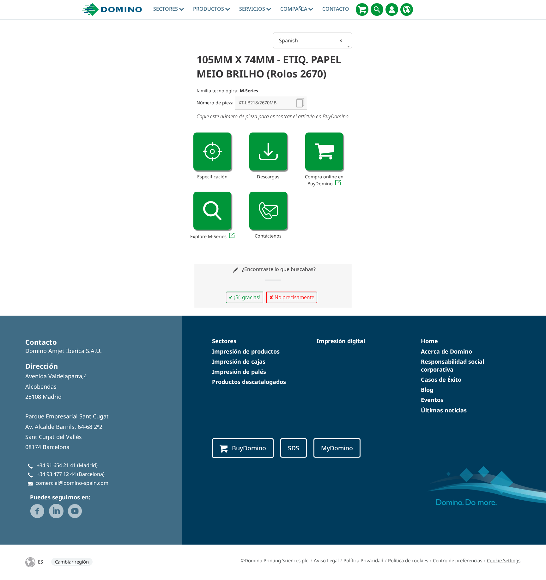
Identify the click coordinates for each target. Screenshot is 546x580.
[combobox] (312, 40)
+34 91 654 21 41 (56, 465)
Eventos (432, 400)
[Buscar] (377, 9)
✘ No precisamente (291, 297)
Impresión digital (341, 341)
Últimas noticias (444, 410)
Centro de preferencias (457, 560)
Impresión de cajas (238, 361)
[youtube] (75, 511)
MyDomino (337, 448)
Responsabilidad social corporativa (452, 365)
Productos (209, 8)
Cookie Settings (503, 560)
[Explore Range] (212, 211)
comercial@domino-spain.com (71, 482)
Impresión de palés (239, 371)
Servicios (252, 8)
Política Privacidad (363, 560)
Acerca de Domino (446, 351)
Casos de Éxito (441, 379)
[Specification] (212, 151)
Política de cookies (408, 560)
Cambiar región (72, 561)
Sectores (166, 8)
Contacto (335, 8)
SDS (293, 448)
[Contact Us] (268, 211)
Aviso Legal (326, 560)
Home (429, 341)
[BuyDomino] (362, 9)
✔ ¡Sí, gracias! (244, 297)
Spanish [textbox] (310, 40)
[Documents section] (268, 151)
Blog (427, 389)
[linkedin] (56, 511)
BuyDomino (249, 448)
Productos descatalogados (249, 382)
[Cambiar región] (406, 9)
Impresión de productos (246, 351)
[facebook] (37, 511)
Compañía (294, 8)
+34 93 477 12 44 (56, 474)
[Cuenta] (391, 9)
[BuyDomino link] (324, 151)
